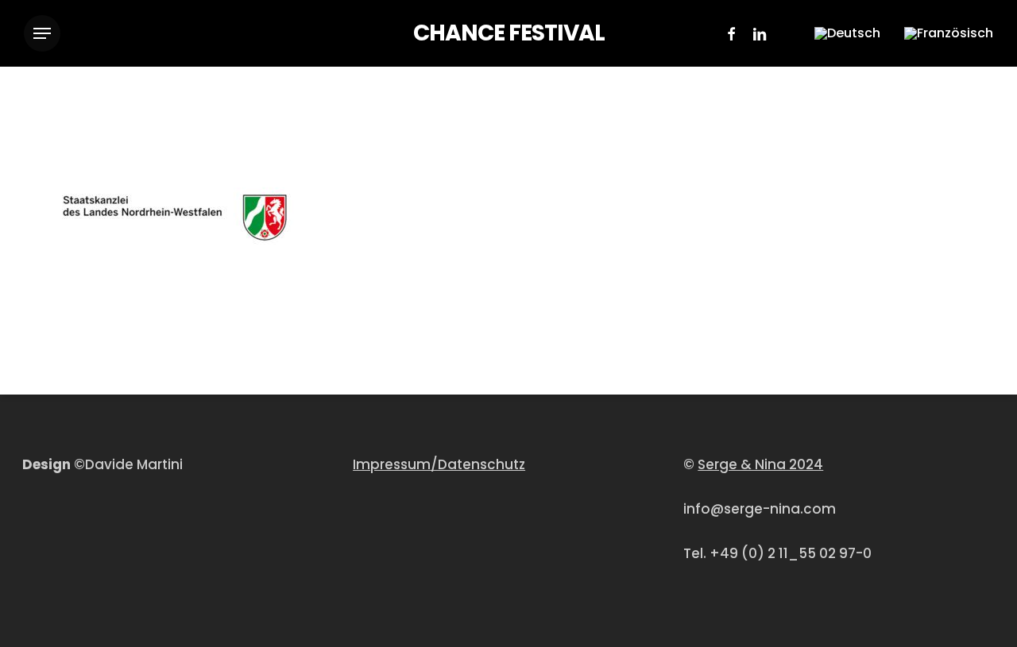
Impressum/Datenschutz (439, 464)
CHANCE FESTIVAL (509, 33)
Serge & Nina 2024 (760, 464)
